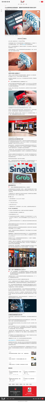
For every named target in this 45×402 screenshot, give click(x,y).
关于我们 (8, 398)
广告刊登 (10, 398)
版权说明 (13, 398)
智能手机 (21, 384)
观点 (18, 4)
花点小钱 (23, 44)
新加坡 (10, 384)
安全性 (30, 384)
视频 (26, 4)
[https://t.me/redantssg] (9, 1)
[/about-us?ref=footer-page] (2, 1)
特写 (23, 4)
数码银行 (13, 384)
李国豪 (7, 9)
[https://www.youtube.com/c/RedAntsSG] (7, 1)
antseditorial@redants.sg (30, 394)
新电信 (27, 384)
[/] (22, 1)
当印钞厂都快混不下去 (11, 340)
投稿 (42, 1)
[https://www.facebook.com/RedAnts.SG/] (5, 1)
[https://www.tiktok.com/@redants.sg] (4, 1)
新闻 (21, 4)
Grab (24, 384)
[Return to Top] (43, 400)
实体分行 (17, 384)
